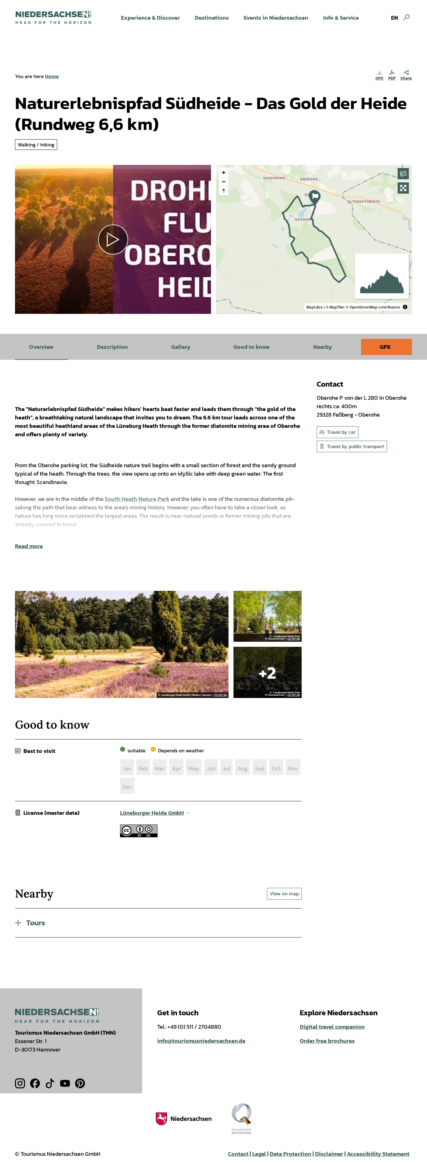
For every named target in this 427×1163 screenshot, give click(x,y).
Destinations (212, 17)
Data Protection (290, 1154)
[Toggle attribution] (405, 307)
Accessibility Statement (378, 1154)
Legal (259, 1154)
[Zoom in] (223, 172)
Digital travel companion (332, 1026)
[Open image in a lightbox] (57, 1015)
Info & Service (341, 17)
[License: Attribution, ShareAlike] (139, 835)
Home (52, 76)
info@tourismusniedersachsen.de (201, 1041)
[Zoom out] (223, 181)
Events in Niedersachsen (276, 17)
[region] (314, 239)
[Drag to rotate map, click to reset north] (223, 190)
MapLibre (314, 307)
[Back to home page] (53, 17)
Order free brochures (327, 1041)
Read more (29, 546)
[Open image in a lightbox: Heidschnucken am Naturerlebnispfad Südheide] (267, 672)
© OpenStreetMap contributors (373, 307)
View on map (284, 893)
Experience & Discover (150, 17)
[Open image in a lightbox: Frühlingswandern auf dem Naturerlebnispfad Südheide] (267, 616)
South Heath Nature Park (137, 499)
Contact (238, 1154)
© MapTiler (335, 307)
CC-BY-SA (220, 695)
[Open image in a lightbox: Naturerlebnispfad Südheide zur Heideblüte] (122, 644)
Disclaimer (329, 1154)
